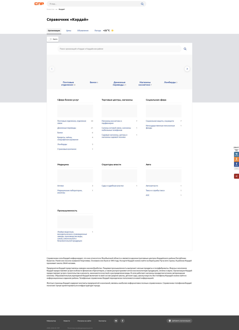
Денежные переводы (75, 128)
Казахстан (50, 9)
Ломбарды (75, 144)
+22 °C (106, 30)
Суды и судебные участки (119, 186)
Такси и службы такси (163, 190)
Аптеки (75, 186)
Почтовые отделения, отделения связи (75, 122)
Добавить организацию (181, 321)
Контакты (102, 321)
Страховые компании (75, 149)
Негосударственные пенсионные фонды (163, 127)
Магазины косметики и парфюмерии (119, 122)
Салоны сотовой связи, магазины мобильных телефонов (119, 129)
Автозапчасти (163, 186)
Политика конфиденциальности (80, 328)
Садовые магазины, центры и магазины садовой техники (119, 136)
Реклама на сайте (84, 321)
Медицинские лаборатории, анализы (75, 191)
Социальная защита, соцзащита (163, 121)
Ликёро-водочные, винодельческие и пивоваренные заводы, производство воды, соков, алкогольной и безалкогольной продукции (75, 236)
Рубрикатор (51, 321)
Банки (75, 133)
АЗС (163, 195)
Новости (66, 321)
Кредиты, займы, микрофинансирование (75, 138)
